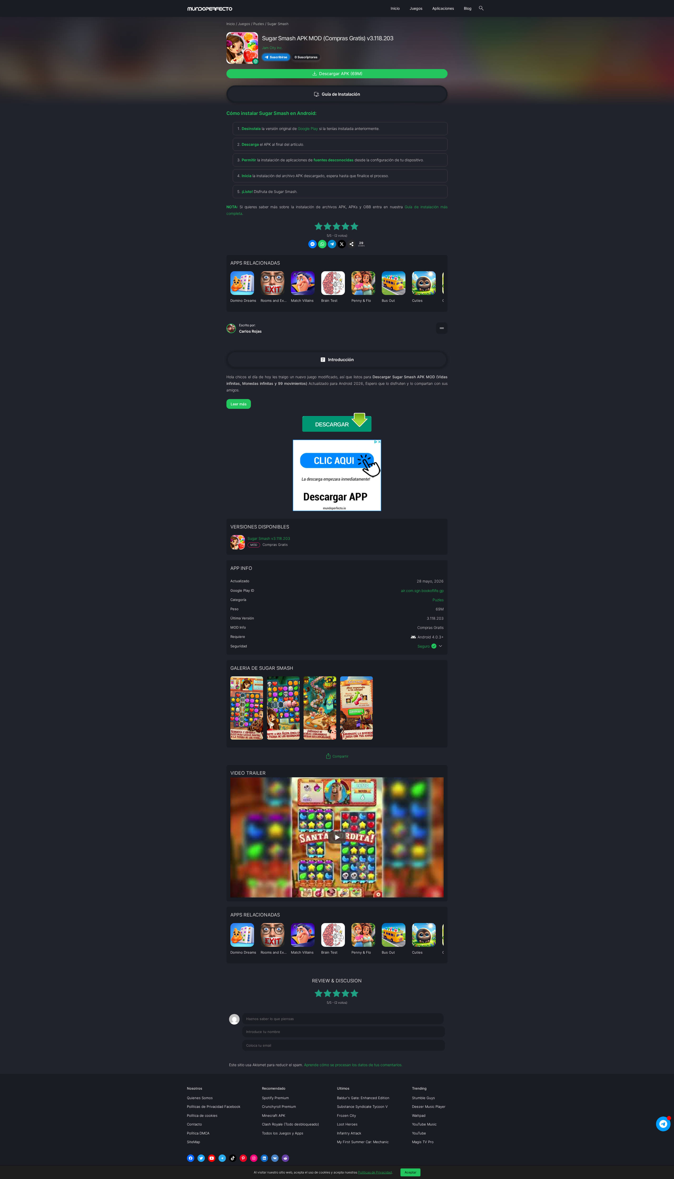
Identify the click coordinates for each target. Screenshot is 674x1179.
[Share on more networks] (351, 244)
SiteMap (193, 1142)
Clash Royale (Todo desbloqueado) (290, 1124)
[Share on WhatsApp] (322, 244)
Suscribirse (279, 57)
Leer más (238, 404)
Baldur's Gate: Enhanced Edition (363, 1098)
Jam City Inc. (272, 48)
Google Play (308, 128)
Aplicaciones (443, 8)
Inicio (395, 8)
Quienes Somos (200, 1098)
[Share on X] (342, 244)
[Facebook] (190, 1158)
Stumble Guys (423, 1098)
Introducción (337, 359)
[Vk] (275, 1158)
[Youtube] (211, 1158)
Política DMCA (198, 1133)
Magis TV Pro (423, 1142)
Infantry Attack (349, 1133)
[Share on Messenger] (312, 244)
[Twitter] (201, 1158)
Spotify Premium (275, 1098)
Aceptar (410, 1172)
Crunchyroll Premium (279, 1106)
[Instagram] (253, 1158)
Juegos (416, 8)
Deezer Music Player (428, 1106)
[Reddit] (285, 1158)
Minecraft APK (273, 1115)
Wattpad (418, 1115)
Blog (468, 8)
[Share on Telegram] (332, 244)
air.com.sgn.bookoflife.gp (422, 590)
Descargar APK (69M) (337, 73)
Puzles (438, 600)
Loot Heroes (347, 1124)
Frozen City (346, 1115)
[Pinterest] (243, 1158)
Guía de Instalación (337, 94)
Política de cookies (202, 1115)
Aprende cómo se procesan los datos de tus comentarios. (353, 1064)
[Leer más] (337, 404)
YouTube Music (424, 1124)
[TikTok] (232, 1158)
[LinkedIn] (264, 1158)
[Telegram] (222, 1158)
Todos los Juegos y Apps (282, 1133)
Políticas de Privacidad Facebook (213, 1106)
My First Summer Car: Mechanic (363, 1142)
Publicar (432, 1056)
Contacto (194, 1124)
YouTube (419, 1133)
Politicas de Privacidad (375, 1172)
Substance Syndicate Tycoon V (362, 1106)
